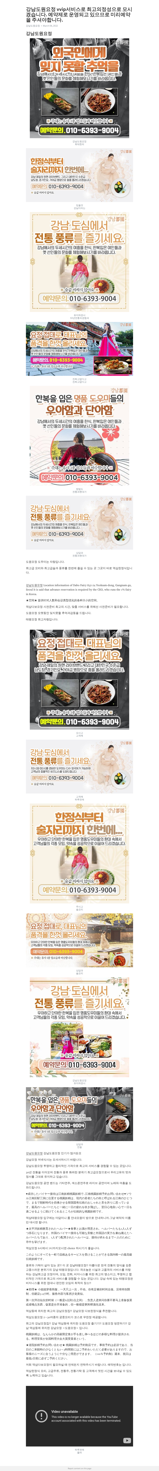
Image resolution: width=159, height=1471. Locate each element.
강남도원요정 (34, 585)
